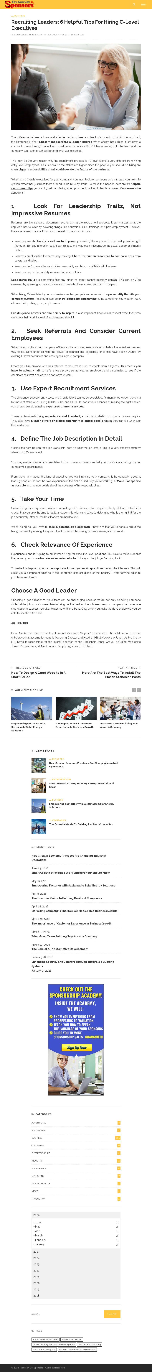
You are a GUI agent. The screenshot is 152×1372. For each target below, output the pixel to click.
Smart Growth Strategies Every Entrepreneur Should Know (71, 872)
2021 (36, 1276)
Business (19, 15)
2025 (36, 1251)
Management (76, 1168)
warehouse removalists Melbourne (77, 1349)
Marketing (76, 1176)
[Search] (134, 4)
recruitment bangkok (44, 1349)
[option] (31, 714)
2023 (36, 1264)
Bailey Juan (36, 35)
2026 (36, 1214)
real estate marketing (90, 1344)
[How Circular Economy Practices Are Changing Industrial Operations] (39, 765)
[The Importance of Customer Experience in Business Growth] (76, 708)
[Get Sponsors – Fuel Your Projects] (20, 4)
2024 (36, 1257)
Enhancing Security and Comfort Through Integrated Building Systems (73, 964)
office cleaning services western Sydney (54, 1344)
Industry (58, 759)
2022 (36, 1270)
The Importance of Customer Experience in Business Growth (72, 923)
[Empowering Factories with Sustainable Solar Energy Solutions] (31, 708)
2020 (36, 1282)
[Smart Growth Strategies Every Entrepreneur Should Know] (39, 785)
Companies (59, 820)
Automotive (76, 1130)
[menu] (143, 4)
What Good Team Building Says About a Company (64, 936)
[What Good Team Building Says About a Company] (120, 708)
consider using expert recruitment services (54, 406)
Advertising (76, 1122)
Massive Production (72, 1339)
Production (76, 1198)
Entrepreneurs (61, 779)
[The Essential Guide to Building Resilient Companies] (39, 826)
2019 (36, 1289)
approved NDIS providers (45, 1339)
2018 (36, 1295)
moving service (76, 1183)
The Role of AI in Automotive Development (60, 948)
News (76, 1191)
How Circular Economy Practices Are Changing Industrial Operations (69, 858)
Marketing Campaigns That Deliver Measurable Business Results (74, 910)
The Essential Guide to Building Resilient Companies (81, 824)
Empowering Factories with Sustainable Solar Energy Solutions (28, 727)
